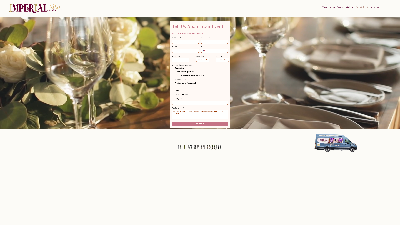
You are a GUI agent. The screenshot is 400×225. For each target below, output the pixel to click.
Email (174, 47)
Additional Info (178, 108)
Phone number (207, 47)
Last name (205, 38)
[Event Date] (174, 60)
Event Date (176, 56)
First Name (176, 38)
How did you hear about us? (182, 99)
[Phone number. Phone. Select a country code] (205, 51)
